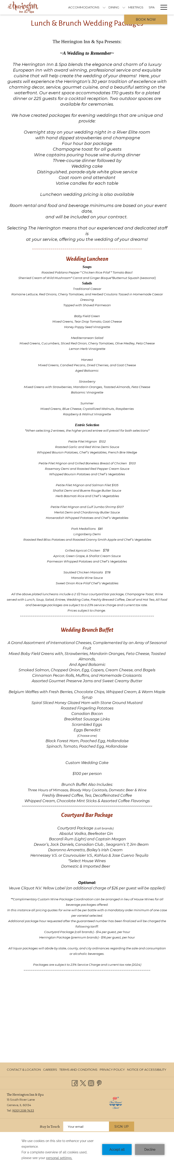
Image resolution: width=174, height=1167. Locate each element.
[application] (87, 1149)
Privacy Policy (112, 1069)
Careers (50, 1069)
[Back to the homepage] (23, 7)
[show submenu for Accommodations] (104, 7)
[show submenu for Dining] (124, 7)
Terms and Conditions (78, 1069)
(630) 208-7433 (23, 1110)
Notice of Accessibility (146, 1069)
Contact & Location (24, 1069)
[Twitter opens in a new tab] (83, 1082)
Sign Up (121, 1127)
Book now (146, 19)
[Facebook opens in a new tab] (75, 1082)
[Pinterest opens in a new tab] (99, 1082)
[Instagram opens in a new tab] (91, 1082)
